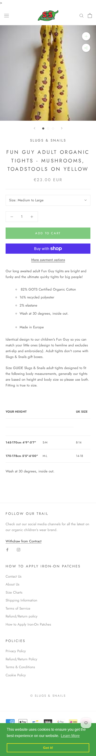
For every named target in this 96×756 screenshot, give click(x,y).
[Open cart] (90, 15)
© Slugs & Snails (48, 695)
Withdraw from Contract (23, 541)
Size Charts (14, 592)
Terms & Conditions (20, 667)
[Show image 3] (53, 128)
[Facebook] (7, 549)
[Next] (61, 128)
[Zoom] (86, 36)
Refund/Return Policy (21, 659)
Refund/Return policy (22, 616)
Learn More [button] (70, 736)
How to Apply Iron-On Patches (28, 624)
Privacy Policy (16, 651)
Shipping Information (21, 600)
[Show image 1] (43, 128)
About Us (12, 584)
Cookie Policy (16, 675)
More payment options (48, 259)
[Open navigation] (6, 15)
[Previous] (34, 128)
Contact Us (13, 576)
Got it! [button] (48, 748)
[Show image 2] (48, 128)
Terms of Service (18, 608)
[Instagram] (18, 549)
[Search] (81, 15)
